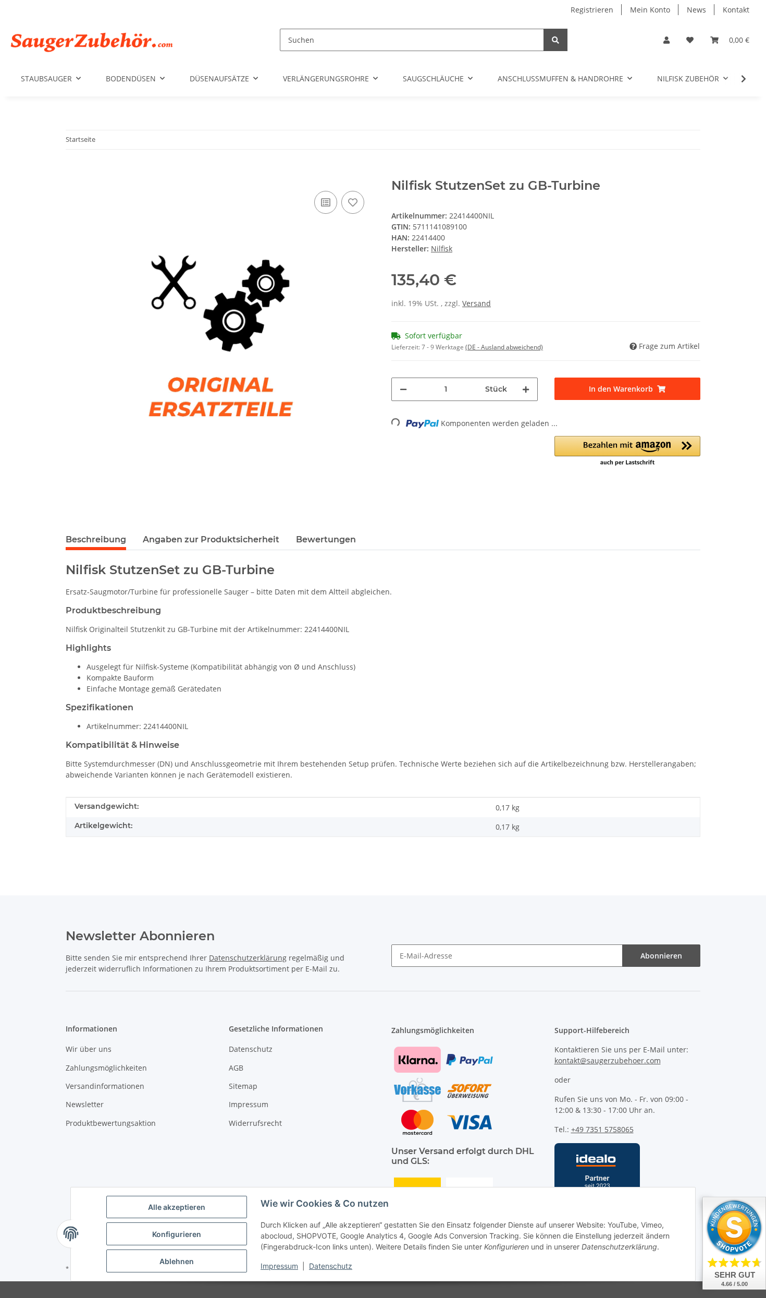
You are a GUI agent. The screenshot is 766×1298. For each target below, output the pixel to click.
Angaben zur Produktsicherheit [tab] (211, 539)
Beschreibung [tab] (96, 539)
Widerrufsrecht (255, 1123)
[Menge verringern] (403, 389)
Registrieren (592, 10)
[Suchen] (555, 40)
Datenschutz (330, 1265)
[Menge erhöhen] (525, 389)
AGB (236, 1068)
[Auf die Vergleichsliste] (325, 202)
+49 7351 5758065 (602, 1129)
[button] (666, 40)
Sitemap (243, 1086)
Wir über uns (89, 1049)
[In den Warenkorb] (74, 172)
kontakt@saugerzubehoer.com (607, 1060)
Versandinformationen (105, 1086)
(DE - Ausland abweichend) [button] (504, 347)
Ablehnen (176, 1261)
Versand (476, 303)
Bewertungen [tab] (326, 539)
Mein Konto (650, 10)
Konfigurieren (176, 1234)
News (696, 10)
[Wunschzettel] (690, 40)
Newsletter (85, 1104)
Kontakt (736, 10)
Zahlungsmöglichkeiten (106, 1068)
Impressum (279, 1265)
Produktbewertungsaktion (111, 1123)
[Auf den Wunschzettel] (352, 202)
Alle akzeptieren (176, 1207)
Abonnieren (661, 956)
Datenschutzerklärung (248, 958)
